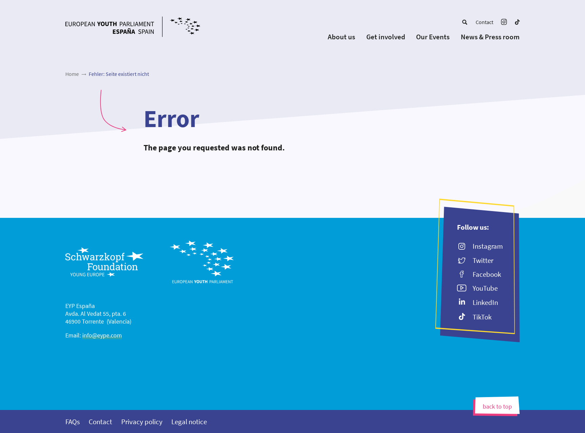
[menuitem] (464, 22)
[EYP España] (146, 27)
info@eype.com (102, 335)
